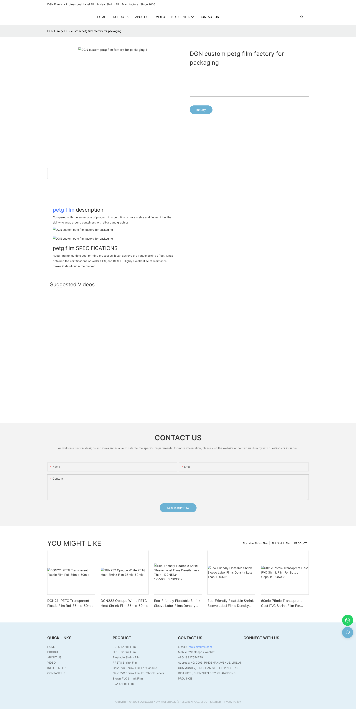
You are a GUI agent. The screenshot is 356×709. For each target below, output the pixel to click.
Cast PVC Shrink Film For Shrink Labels (138, 673)
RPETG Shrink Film (125, 662)
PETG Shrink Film (124, 647)
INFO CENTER (56, 668)
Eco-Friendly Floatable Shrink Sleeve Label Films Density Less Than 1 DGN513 (230, 603)
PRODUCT (300, 543)
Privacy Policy (231, 701)
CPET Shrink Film (124, 652)
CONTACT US (56, 673)
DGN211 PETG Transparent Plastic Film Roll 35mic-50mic (70, 603)
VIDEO (51, 662)
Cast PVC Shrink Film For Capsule (135, 668)
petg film (63, 210)
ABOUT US (54, 657)
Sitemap (215, 701)
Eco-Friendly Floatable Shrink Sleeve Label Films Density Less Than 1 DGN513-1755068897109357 (177, 603)
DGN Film (53, 31)
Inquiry (201, 110)
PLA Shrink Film (280, 543)
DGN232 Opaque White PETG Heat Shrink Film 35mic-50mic (124, 603)
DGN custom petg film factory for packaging (92, 31)
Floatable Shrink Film (255, 543)
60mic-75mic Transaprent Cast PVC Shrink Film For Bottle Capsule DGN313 (281, 603)
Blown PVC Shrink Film (128, 678)
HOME (51, 647)
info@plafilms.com (200, 647)
